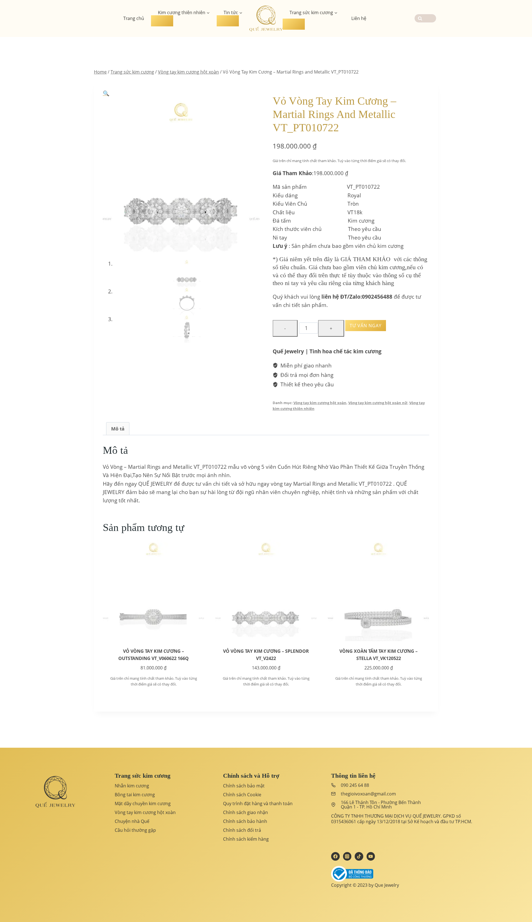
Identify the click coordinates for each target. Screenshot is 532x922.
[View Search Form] (425, 18)
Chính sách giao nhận (245, 812)
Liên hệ (358, 18)
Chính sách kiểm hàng (246, 839)
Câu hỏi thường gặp (135, 830)
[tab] (117, 428)
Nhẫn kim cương (132, 786)
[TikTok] (359, 856)
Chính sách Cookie (242, 795)
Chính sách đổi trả (242, 830)
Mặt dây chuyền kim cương (143, 803)
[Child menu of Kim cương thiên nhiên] (162, 20)
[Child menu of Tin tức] (228, 20)
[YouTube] (371, 856)
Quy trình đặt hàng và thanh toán (258, 803)
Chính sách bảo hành (245, 821)
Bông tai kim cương (135, 795)
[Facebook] (335, 856)
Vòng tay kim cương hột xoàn (319, 402)
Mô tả (117, 428)
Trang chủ (133, 18)
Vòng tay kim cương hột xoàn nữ (377, 402)
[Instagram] (347, 856)
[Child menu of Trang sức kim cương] (294, 24)
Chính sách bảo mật (244, 786)
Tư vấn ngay (366, 326)
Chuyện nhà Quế (132, 821)
